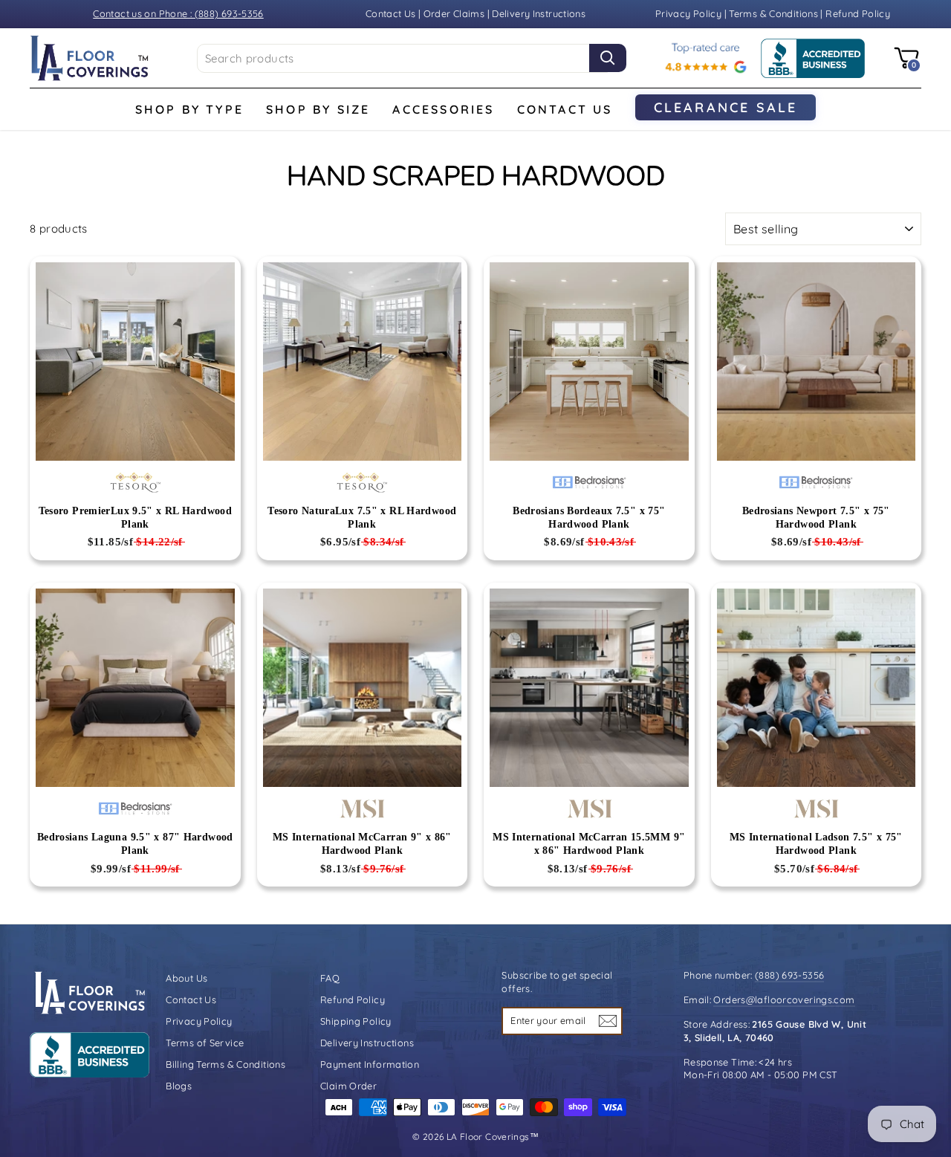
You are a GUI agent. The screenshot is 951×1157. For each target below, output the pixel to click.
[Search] (607, 58)
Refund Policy (857, 13)
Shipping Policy (356, 1021)
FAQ (330, 978)
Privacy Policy (689, 13)
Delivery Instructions (538, 13)
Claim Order (348, 1086)
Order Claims (454, 13)
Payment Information (369, 1064)
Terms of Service (205, 1043)
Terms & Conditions (773, 13)
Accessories (443, 109)
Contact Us (391, 13)
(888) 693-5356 (789, 975)
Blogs (179, 1086)
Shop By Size (318, 109)
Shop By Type (189, 109)
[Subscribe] (607, 1021)
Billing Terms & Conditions (225, 1064)
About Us (186, 978)
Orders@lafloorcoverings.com (783, 999)
